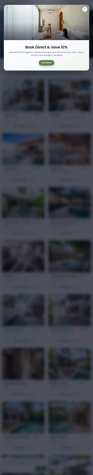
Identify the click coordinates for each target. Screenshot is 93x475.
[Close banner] (84, 9)
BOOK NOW (46, 63)
